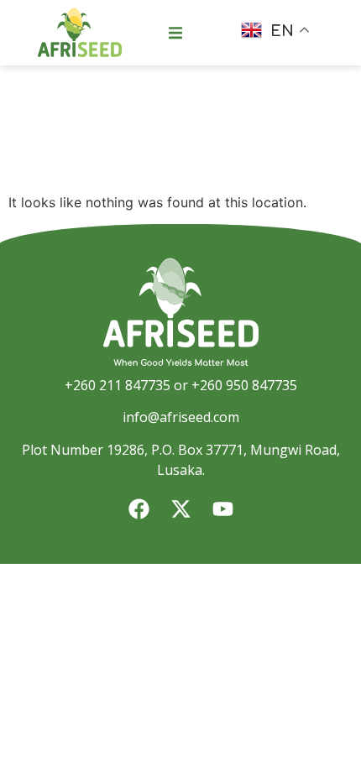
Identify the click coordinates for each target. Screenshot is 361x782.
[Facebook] (139, 509)
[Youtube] (222, 509)
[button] (175, 33)
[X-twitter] (180, 509)
